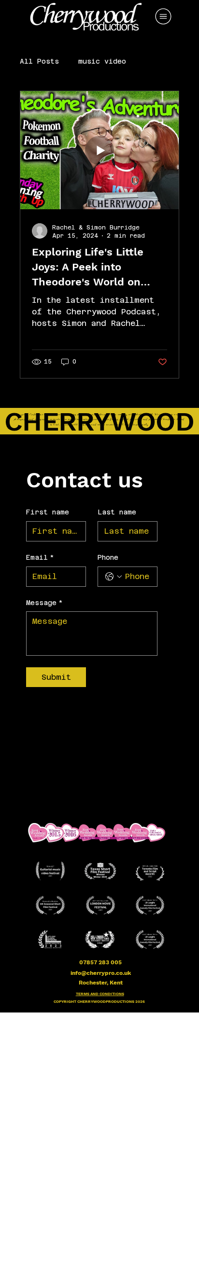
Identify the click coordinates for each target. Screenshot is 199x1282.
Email (40, 557)
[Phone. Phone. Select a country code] (113, 576)
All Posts (39, 61)
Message (44, 603)
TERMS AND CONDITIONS (100, 994)
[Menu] (163, 16)
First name (47, 512)
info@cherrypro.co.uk (101, 973)
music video (102, 61)
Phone (108, 557)
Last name (117, 512)
